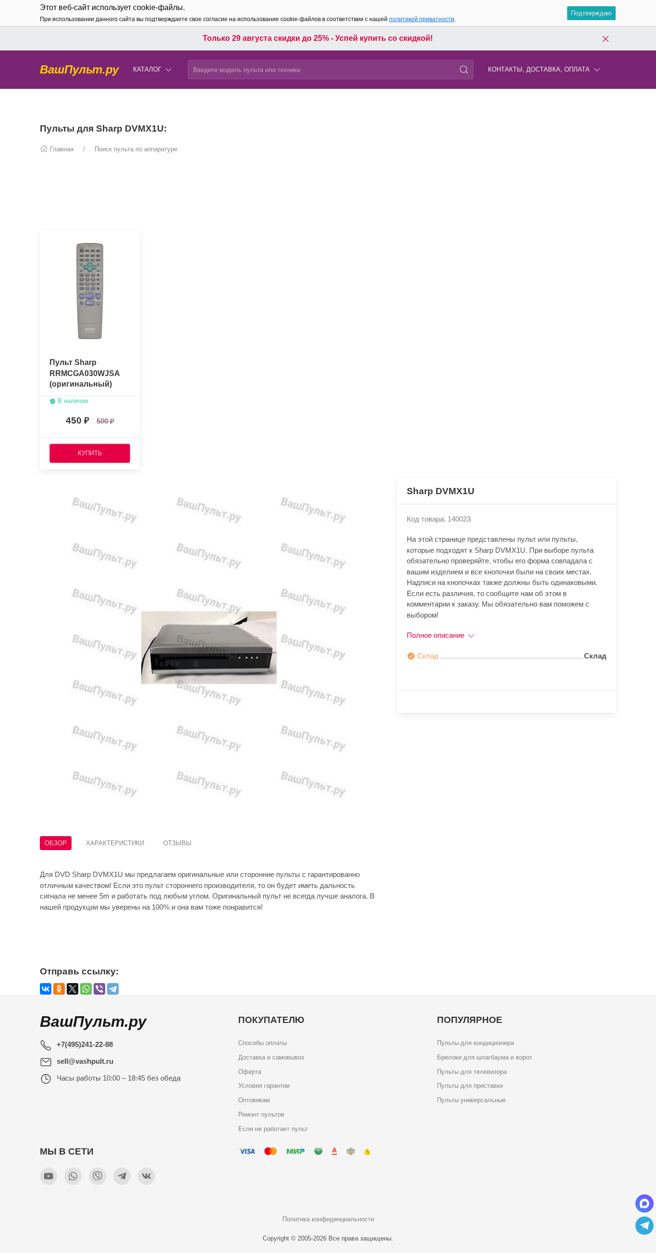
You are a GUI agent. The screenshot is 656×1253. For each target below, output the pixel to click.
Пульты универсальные (471, 1100)
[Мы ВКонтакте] (146, 1176)
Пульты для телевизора (472, 1071)
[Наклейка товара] (47, 240)
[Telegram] (113, 989)
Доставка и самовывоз (271, 1056)
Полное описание (436, 635)
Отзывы (177, 843)
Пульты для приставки (470, 1085)
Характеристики (115, 843)
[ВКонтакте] (45, 989)
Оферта (249, 1071)
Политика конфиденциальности (328, 1219)
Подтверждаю (591, 13)
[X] (72, 989)
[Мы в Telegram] (122, 1176)
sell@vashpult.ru (85, 1061)
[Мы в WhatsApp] (73, 1176)
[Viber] (99, 989)
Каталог (147, 69)
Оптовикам (254, 1100)
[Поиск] (464, 69)
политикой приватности (421, 19)
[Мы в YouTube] (48, 1176)
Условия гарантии (264, 1085)
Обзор (56, 843)
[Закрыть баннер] (605, 38)
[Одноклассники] (59, 989)
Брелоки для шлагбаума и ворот (484, 1056)
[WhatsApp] (86, 989)
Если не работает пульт (273, 1128)
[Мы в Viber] (97, 1176)
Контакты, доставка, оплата (539, 69)
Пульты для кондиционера (475, 1042)
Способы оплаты (262, 1042)
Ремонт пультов (261, 1114)
